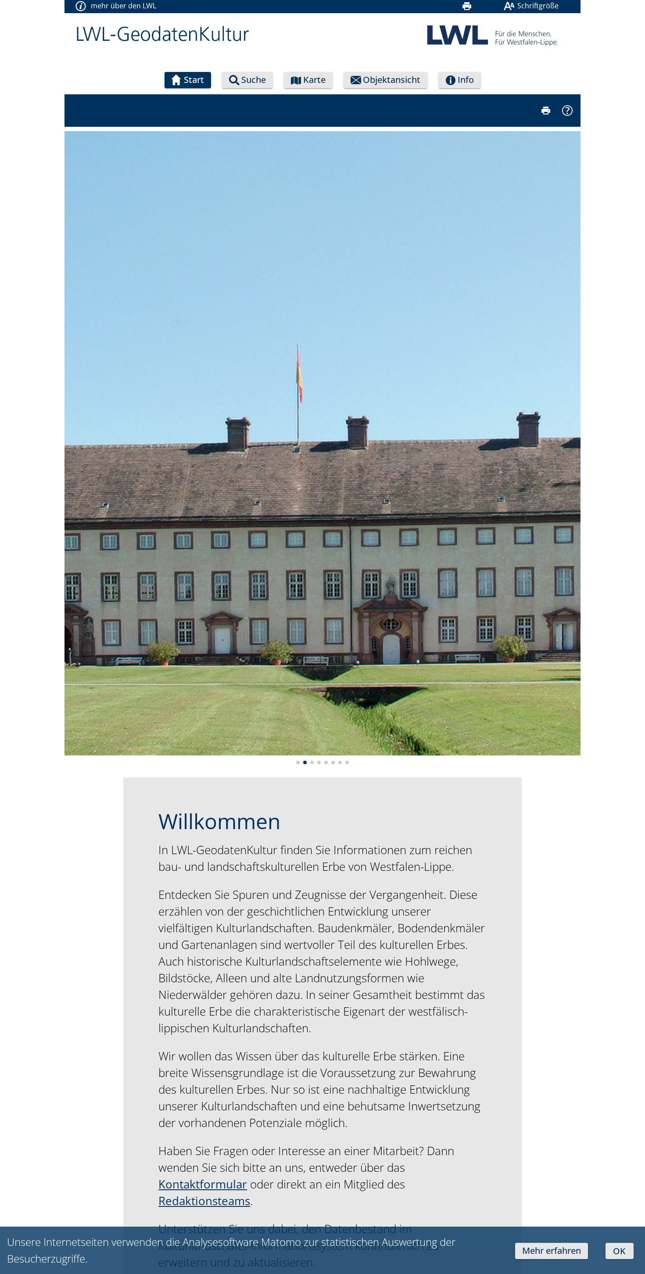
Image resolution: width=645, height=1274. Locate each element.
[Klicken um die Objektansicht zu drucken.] (546, 111)
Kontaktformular (202, 1184)
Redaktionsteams (204, 1201)
